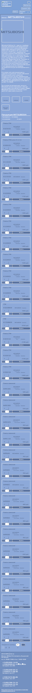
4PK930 (7, 534)
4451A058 (17, 617)
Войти (15, 11)
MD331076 (18, 293)
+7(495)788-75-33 (10, 683)
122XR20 (7, 193)
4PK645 (7, 453)
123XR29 (7, 226)
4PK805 (7, 470)
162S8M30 (8, 307)
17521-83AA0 (16, 634)
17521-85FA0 (16, 534)
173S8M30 (8, 322)
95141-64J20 (17, 422)
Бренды (4, 17)
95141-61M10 (16, 470)
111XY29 (7, 162)
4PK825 (7, 484)
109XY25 (7, 145)
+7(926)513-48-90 (10, 671)
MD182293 (18, 226)
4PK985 (7, 617)
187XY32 (7, 339)
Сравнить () (26, 8)
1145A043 (18, 372)
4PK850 (7, 518)
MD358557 (18, 355)
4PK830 (7, 501)
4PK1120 (7, 438)
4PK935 (7, 568)
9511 (17, 339)
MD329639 (18, 210)
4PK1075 (7, 422)
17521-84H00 (16, 518)
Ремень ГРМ (7, 123)
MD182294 (18, 243)
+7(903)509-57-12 (10, 664)
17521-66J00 (16, 584)
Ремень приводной (9, 383)
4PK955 (7, 601)
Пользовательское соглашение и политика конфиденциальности (14, 690)
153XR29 (7, 260)
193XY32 (7, 355)
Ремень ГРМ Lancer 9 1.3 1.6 (12, 140)
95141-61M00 (16, 501)
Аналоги (23, 129)
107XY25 (7, 128)
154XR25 (7, 276)
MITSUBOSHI (16, 126)
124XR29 (7, 243)
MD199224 (18, 405)
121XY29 (7, 176)
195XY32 (7, 372)
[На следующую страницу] (12, 647)
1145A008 (18, 193)
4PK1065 (7, 405)
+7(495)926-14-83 (10, 662)
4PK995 (7, 634)
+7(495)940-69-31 (10, 670)
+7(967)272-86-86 (10, 677)
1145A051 (18, 145)
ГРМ (4, 304)
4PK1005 (7, 389)
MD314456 (18, 162)
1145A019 (18, 276)
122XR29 (7, 210)
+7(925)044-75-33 (10, 684)
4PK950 (7, 584)
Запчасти (27, 5)
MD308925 (17, 601)
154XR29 (7, 293)
